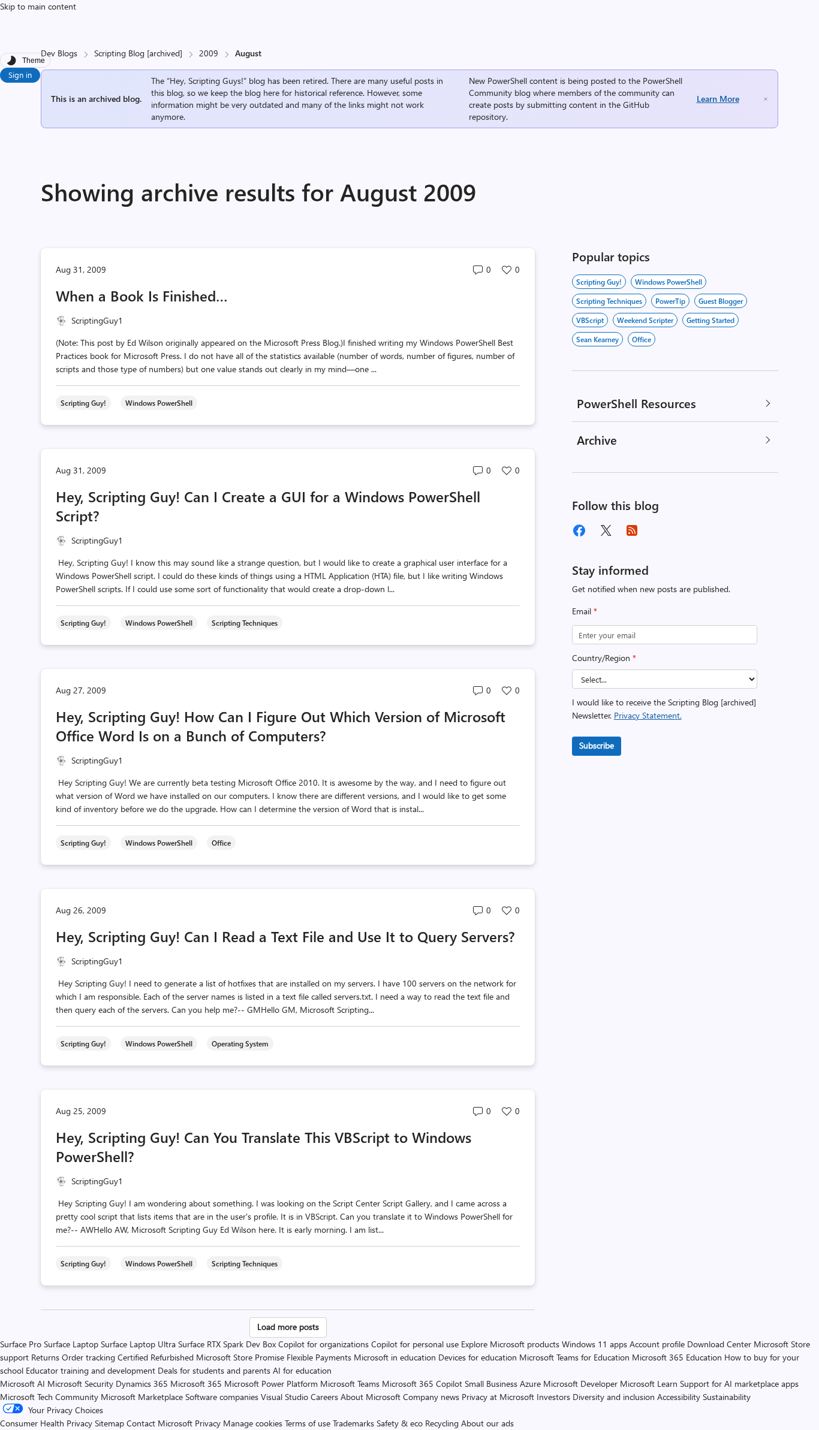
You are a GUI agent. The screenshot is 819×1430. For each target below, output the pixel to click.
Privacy (209, 1423)
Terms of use (307, 1423)
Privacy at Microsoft (498, 1396)
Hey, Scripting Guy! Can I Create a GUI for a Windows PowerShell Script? (268, 506)
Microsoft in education (395, 1357)
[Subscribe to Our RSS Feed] (632, 530)
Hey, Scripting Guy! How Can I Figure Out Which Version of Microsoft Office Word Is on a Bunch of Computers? (280, 726)
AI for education (302, 1370)
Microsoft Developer (580, 1383)
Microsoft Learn (649, 1383)
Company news (431, 1396)
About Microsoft (371, 1396)
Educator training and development (90, 1370)
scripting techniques (609, 301)
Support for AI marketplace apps (739, 1383)
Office (641, 339)
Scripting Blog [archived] (138, 53)
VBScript (590, 320)
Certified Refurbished (156, 1357)
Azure (530, 1383)
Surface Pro (20, 1344)
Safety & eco (400, 1423)
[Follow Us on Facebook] (579, 530)
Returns (45, 1357)
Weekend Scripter (645, 320)
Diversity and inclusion (614, 1396)
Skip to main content (38, 6)
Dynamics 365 (142, 1383)
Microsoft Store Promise (240, 1357)
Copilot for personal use (415, 1344)
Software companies (221, 1396)
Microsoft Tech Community (49, 1396)
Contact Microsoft (159, 1423)
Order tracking (88, 1357)
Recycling (442, 1423)
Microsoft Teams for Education (574, 1357)
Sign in (20, 75)
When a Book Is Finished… (142, 295)
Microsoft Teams (350, 1383)
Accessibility (678, 1396)
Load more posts (288, 1326)
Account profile (657, 1344)
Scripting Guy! (599, 281)
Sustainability (727, 1396)
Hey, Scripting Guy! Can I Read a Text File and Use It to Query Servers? (285, 936)
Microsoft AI (22, 1383)
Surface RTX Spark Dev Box (227, 1344)
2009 (208, 53)
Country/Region (604, 657)
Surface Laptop (71, 1344)
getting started (710, 320)
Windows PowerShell (668, 281)
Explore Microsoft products (510, 1344)
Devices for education (477, 1357)
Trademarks (353, 1423)
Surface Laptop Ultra (138, 1344)
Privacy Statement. (648, 715)
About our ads (487, 1423)
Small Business (491, 1383)
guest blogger (720, 301)
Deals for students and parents (214, 1370)
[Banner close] (765, 99)
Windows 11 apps (594, 1344)
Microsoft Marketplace (142, 1396)
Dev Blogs (59, 53)
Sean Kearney (597, 339)
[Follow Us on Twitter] (605, 530)
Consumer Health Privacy (46, 1423)
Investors (553, 1396)
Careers (324, 1396)
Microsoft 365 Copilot (422, 1383)
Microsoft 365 (196, 1383)
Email (584, 611)
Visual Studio (284, 1396)
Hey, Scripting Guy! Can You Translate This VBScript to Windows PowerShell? (263, 1146)
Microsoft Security (80, 1383)
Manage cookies (252, 1423)
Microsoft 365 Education (677, 1357)
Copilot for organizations (323, 1344)
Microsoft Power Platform (271, 1383)
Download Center (719, 1344)
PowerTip (670, 301)
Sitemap (109, 1423)
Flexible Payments (319, 1357)
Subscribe (596, 745)
